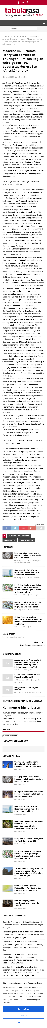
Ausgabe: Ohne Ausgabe (19, 535)
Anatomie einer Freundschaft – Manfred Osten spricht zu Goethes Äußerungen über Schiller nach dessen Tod (28, 663)
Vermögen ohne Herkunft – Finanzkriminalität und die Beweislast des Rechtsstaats (27, 764)
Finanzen (8, 547)
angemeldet (16, 713)
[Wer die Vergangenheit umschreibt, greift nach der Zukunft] (8, 903)
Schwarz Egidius (35, 595)
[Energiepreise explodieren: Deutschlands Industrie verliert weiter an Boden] (8, 555)
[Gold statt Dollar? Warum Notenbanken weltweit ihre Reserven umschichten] (8, 573)
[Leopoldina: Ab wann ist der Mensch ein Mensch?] (8, 677)
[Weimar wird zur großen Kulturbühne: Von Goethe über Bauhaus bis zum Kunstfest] (8, 888)
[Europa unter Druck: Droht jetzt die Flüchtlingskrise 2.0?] (8, 841)
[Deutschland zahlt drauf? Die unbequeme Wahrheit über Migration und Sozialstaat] (8, 605)
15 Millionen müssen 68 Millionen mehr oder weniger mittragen (23, 925)
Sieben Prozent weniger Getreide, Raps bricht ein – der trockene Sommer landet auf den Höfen (28, 620)
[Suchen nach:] (23, 28)
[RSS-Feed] (28, 2)
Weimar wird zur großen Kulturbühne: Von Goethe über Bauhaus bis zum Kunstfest (28, 888)
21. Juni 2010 (9, 77)
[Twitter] (23, 2)
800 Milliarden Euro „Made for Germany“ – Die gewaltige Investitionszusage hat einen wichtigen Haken (27, 588)
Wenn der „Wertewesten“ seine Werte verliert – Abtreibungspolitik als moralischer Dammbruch (28, 825)
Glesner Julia (34, 670)
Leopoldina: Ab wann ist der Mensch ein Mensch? (26, 676)
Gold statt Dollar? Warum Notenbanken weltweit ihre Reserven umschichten (26, 572)
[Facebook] (18, 2)
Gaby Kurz (33, 627)
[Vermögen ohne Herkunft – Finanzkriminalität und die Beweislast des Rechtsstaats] (8, 764)
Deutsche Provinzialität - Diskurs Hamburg (20, 922)
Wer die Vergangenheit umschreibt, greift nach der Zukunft (27, 902)
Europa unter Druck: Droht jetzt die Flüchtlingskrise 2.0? (28, 839)
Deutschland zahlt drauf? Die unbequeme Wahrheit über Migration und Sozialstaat (27, 604)
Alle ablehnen (23, 1022)
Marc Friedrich (35, 578)
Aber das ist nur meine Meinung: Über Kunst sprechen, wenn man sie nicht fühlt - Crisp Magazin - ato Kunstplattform (23, 970)
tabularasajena (26, 540)
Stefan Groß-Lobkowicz (34, 693)
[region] (23, 1003)
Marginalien (9, 540)
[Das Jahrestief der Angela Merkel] (8, 690)
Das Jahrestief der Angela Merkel (26, 688)
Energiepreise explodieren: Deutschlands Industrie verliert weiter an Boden (28, 555)
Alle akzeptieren (23, 1009)
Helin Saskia (22, 77)
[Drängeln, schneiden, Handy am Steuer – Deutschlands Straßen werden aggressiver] (8, 794)
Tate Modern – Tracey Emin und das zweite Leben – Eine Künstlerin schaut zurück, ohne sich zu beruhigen (28, 872)
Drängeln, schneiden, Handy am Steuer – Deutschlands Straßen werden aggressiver (28, 793)
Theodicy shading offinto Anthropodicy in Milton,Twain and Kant (23, 947)
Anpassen (23, 1016)
